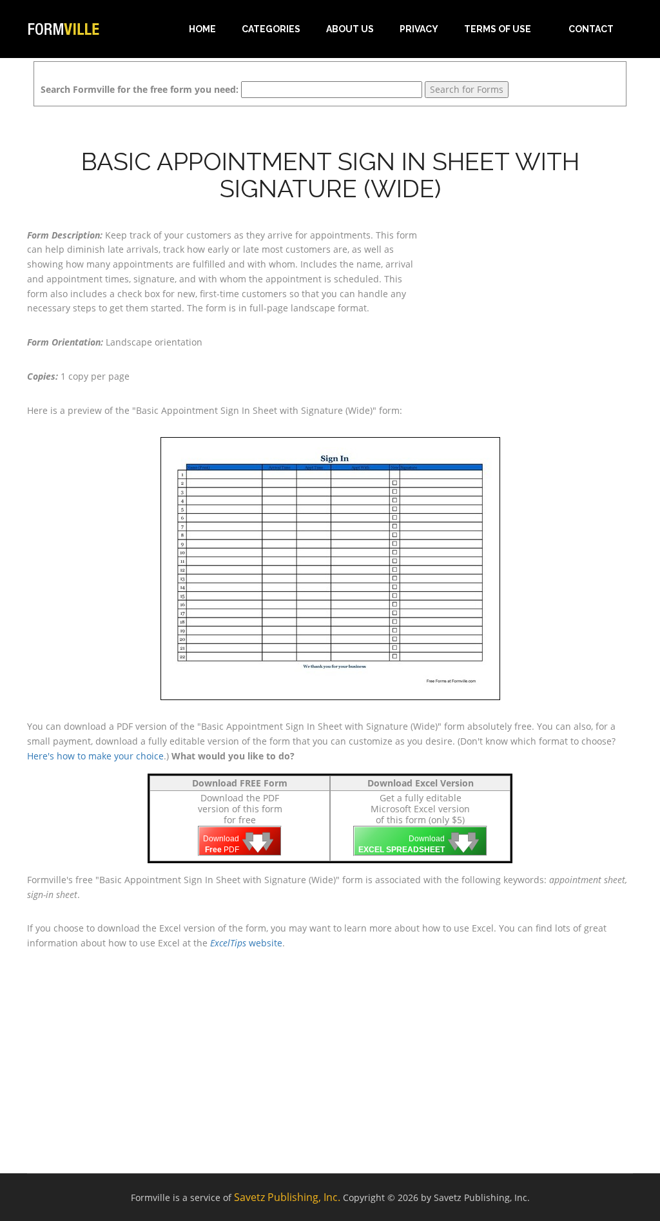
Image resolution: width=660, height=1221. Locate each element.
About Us (350, 29)
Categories (271, 29)
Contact (591, 29)
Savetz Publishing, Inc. (287, 1197)
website (246, 943)
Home (202, 29)
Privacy (419, 29)
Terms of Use (497, 29)
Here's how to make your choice (95, 756)
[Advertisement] (538, 299)
